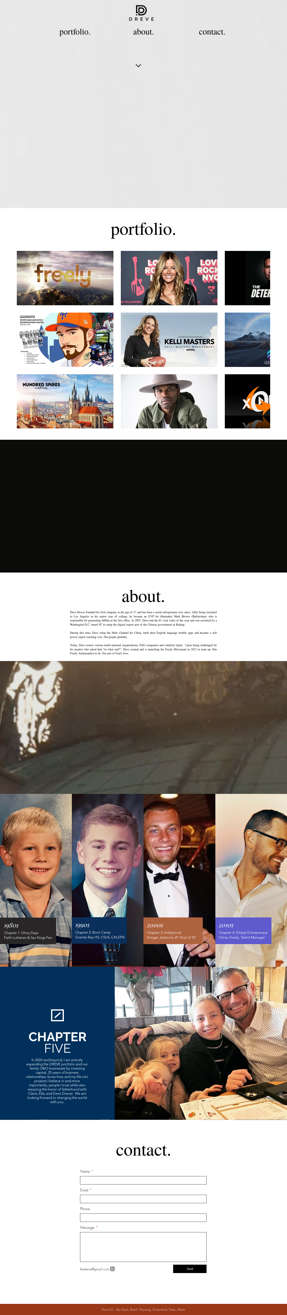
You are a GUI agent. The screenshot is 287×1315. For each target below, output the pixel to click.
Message (87, 1227)
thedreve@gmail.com (94, 1269)
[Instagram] (112, 1269)
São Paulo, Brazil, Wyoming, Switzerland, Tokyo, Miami (150, 1309)
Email (84, 1190)
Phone (85, 1209)
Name (85, 1171)
